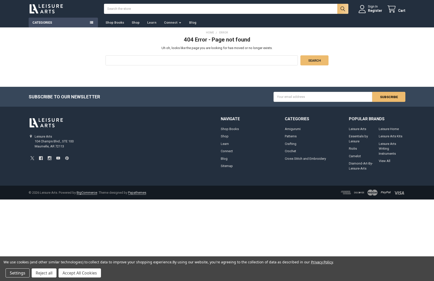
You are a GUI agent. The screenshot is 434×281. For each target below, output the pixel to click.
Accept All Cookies (80, 273)
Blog (192, 22)
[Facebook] (40, 158)
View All (384, 161)
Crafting (290, 144)
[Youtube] (58, 158)
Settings (17, 273)
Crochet (290, 151)
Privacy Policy (322, 262)
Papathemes (137, 192)
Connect (170, 22)
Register (375, 11)
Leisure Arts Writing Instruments (387, 148)
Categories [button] (42, 22)
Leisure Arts (357, 129)
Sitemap (227, 166)
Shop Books (114, 22)
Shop (136, 22)
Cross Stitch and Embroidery (305, 158)
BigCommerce (87, 192)
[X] (32, 158)
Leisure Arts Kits (390, 136)
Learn (151, 22)
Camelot (355, 156)
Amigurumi (293, 129)
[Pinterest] (67, 158)
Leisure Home (389, 129)
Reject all (44, 273)
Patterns (291, 136)
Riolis (353, 148)
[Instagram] (49, 158)
